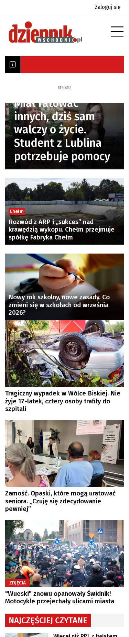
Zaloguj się (107, 7)
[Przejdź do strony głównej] (55, 32)
